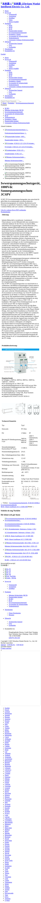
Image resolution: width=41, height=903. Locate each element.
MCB (10, 27)
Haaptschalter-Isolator (15, 31)
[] (20, 101)
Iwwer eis (8, 13)
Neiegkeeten (9, 49)
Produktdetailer (5, 212)
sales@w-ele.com (14, 638)
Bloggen (11, 615)
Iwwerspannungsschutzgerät (18, 32)
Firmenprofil (13, 14)
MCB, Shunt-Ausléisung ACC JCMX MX (14, 507)
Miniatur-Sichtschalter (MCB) (14, 110)
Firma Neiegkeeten (15, 613)
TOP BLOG (11, 645)
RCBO (7, 108)
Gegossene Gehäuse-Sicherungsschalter (21, 40)
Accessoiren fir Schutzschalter (18, 36)
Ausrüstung (12, 16)
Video (11, 20)
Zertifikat (12, 18)
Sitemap (3, 645)
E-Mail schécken (6, 648)
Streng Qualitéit (14, 22)
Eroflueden (12, 47)
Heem (7, 11)
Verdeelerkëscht (14, 38)
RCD (10, 29)
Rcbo (10, 25)
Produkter (8, 23)
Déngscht (8, 42)
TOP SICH (19, 645)
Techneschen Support (15, 43)
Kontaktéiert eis (10, 51)
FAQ (10, 45)
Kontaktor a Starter (15, 34)
